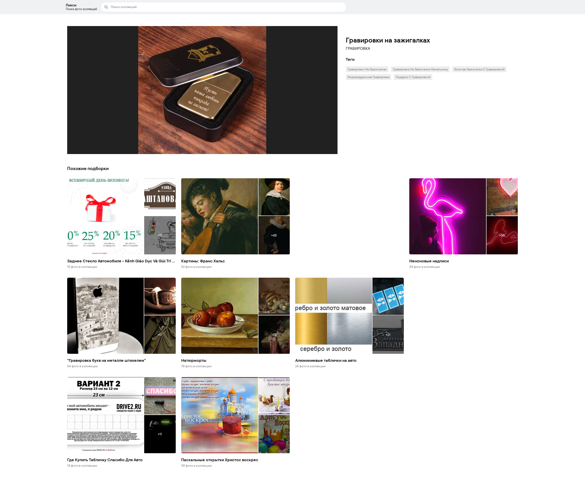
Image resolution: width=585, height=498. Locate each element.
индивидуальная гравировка (368, 77)
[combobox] (227, 7)
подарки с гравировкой (413, 77)
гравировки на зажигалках (367, 69)
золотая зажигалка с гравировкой (479, 69)
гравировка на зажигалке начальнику (420, 69)
